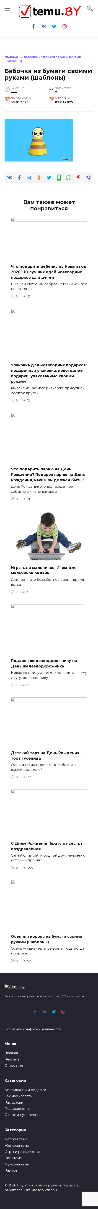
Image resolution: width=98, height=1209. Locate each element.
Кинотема (13, 1158)
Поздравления (18, 1109)
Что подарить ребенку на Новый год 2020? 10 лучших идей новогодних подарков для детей (49, 271)
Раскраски (14, 1102)
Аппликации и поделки (25, 1090)
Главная (11, 1053)
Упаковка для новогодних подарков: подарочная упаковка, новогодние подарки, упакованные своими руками (49, 373)
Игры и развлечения (23, 1152)
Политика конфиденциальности (33, 1029)
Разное (11, 1170)
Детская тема (16, 1139)
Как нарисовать (18, 1096)
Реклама (12, 1059)
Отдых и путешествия (23, 1115)
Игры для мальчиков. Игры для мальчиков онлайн (44, 570)
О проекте (14, 1065)
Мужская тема (17, 1164)
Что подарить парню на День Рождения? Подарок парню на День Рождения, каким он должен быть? (48, 474)
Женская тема (17, 1146)
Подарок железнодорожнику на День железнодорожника (44, 663)
